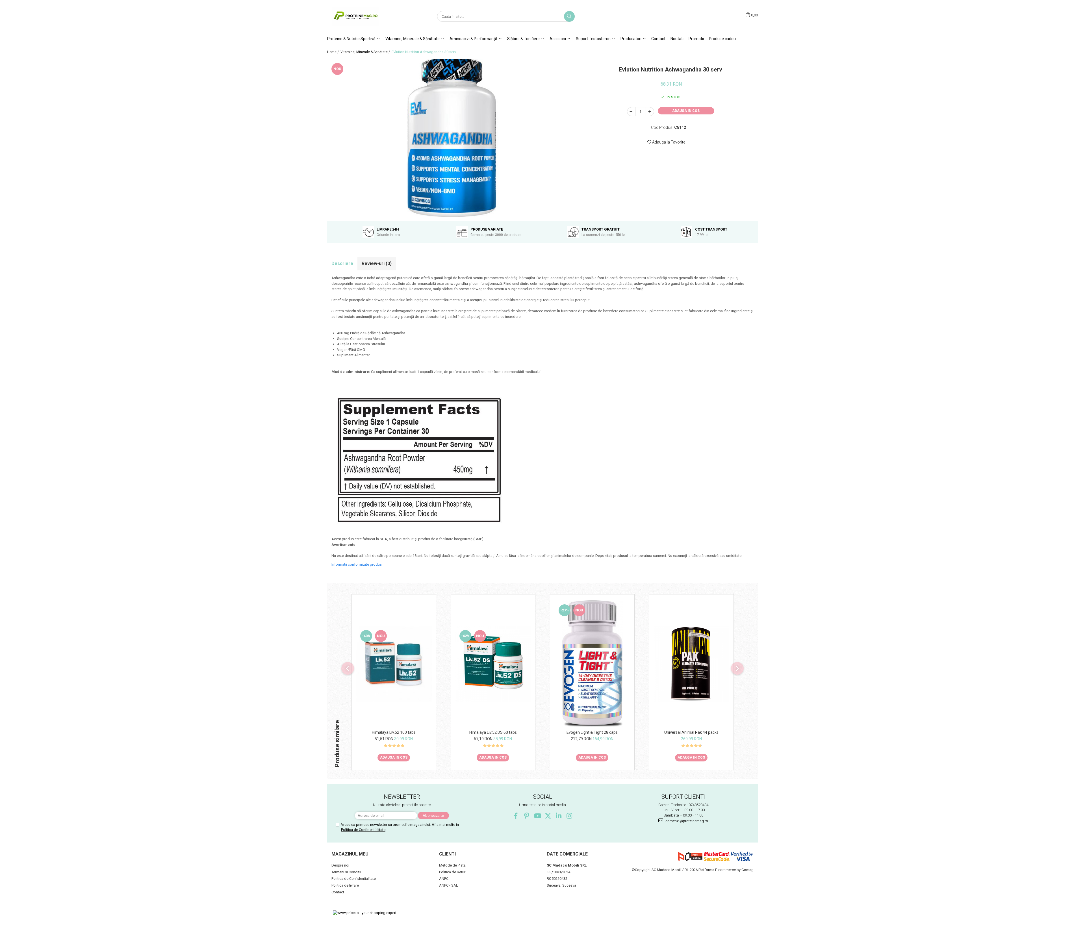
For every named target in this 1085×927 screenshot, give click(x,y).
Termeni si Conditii (346, 872)
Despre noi (340, 865)
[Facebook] (516, 816)
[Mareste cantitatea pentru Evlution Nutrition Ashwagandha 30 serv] (650, 111)
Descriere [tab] (342, 263)
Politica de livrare (345, 885)
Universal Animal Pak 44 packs (691, 732)
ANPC (443, 878)
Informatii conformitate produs (356, 564)
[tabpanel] (451, 138)
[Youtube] (537, 816)
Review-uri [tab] (377, 263)
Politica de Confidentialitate (363, 830)
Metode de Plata (452, 865)
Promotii (696, 38)
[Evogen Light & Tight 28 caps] (592, 663)
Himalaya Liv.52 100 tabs (394, 732)
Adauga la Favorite (668, 142)
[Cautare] (569, 16)
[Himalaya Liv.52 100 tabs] (394, 664)
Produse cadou (722, 38)
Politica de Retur (452, 872)
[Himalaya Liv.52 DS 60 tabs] (493, 664)
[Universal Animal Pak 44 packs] (691, 664)
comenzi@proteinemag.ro (686, 821)
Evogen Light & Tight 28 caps (592, 732)
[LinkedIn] (559, 816)
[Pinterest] (526, 816)
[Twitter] (548, 816)
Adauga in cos (686, 111)
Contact (658, 38)
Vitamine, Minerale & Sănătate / (365, 52)
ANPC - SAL (448, 885)
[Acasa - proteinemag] (355, 16)
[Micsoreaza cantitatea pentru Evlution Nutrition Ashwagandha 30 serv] (631, 111)
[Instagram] (569, 816)
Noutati (676, 38)
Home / (333, 52)
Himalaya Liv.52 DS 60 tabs (493, 732)
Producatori (631, 38)
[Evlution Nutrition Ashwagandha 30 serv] (451, 138)
